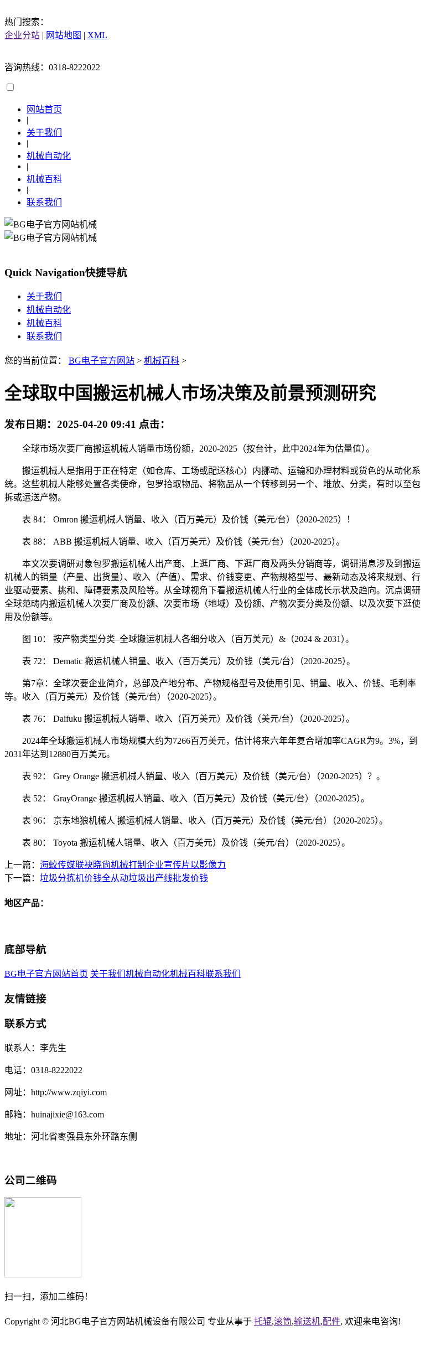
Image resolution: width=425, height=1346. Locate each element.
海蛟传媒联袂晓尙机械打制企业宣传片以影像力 (133, 864)
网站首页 (44, 109)
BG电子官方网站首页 (46, 974)
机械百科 (44, 179)
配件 (331, 1321)
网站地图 (63, 35)
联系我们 (44, 202)
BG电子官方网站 (101, 360)
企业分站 (22, 35)
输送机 (307, 1321)
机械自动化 (49, 156)
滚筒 (283, 1321)
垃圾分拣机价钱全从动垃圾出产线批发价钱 (124, 878)
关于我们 (44, 132)
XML (97, 35)
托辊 (263, 1321)
